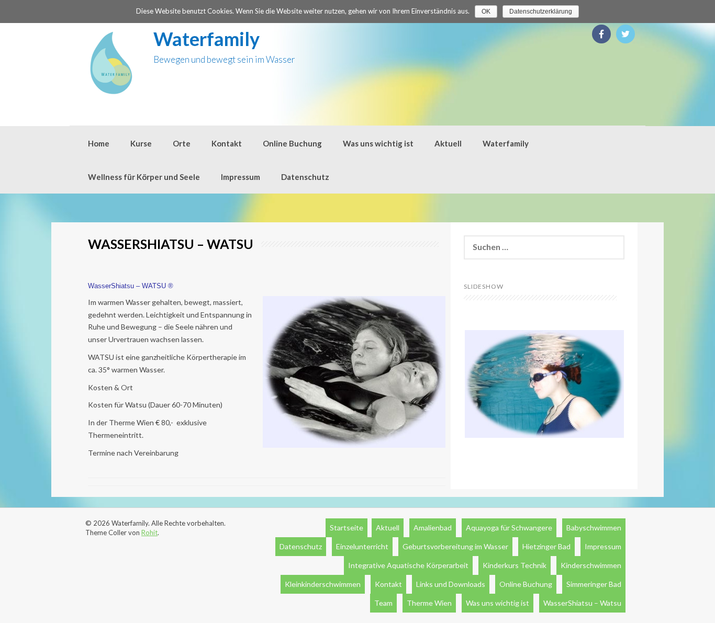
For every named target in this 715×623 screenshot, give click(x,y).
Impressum (240, 177)
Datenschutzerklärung (540, 11)
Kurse (141, 143)
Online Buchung (292, 143)
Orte (182, 143)
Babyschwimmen (593, 527)
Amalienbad (433, 527)
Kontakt (226, 143)
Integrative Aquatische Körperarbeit (408, 565)
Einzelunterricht (362, 546)
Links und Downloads (450, 584)
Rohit (149, 532)
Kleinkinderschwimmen (323, 584)
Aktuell (448, 143)
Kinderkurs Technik (514, 565)
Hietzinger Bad (546, 546)
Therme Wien (429, 602)
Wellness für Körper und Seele (144, 177)
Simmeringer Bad (593, 584)
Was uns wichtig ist (378, 143)
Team (383, 602)
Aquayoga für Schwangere (509, 527)
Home (98, 143)
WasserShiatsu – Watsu (582, 602)
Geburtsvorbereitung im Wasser (455, 546)
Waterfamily (206, 38)
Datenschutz (305, 177)
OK (486, 11)
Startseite (346, 527)
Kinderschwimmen (591, 565)
